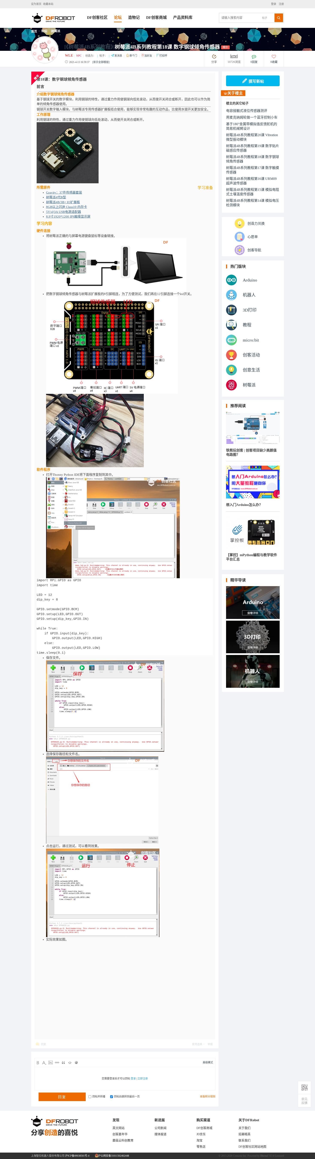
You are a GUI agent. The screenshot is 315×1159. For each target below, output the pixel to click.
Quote (63, 1062)
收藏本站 (48, 4)
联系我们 (244, 1140)
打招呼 (163, 55)
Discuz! (264, 1155)
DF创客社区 (97, 17)
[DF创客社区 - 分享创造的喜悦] (59, 26)
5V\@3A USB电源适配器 (63, 212)
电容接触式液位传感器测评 (246, 111)
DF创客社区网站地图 (252, 1146)
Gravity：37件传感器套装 (64, 192)
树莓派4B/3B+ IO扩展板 (63, 202)
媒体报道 (160, 1134)
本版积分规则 (207, 1096)
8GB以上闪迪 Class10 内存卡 (66, 207)
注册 (281, 4)
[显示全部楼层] (101, 62)
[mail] (304, 1100)
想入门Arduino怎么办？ (244, 505)
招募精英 (244, 1134)
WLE (69, 55)
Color (44, 1062)
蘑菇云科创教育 (123, 1140)
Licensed (279, 1155)
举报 (210, 1044)
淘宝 (199, 1140)
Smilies (76, 1062)
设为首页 (36, 4)
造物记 (134, 17)
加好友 (148, 55)
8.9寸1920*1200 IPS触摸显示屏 (68, 216)
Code (70, 1062)
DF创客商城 (156, 17)
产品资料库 (182, 17)
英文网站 (118, 1128)
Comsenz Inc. (240, 1155)
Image (50, 1062)
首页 (34, 31)
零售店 (201, 1146)
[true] (278, 18)
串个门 (133, 55)
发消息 (118, 55)
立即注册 (143, 1078)
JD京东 (201, 1134)
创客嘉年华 (120, 1134)
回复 (43, 1044)
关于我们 (244, 1128)
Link (57, 1062)
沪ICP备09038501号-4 (77, 1155)
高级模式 (208, 1062)
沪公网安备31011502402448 (113, 1155)
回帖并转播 (98, 1096)
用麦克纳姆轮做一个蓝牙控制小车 (252, 117)
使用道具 (197, 1044)
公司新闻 (160, 1128)
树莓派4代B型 (56, 197)
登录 (274, 4)
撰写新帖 (256, 81)
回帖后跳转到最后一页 (127, 1096)
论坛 (118, 17)
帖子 (264, 18)
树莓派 (55, 31)
